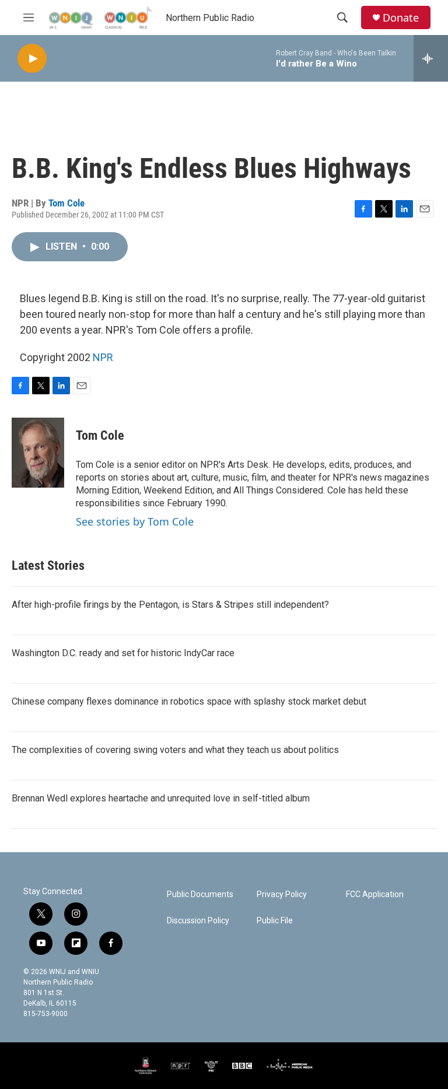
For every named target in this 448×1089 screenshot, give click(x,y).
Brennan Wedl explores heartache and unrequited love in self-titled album (161, 798)
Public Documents (200, 894)
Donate (401, 18)
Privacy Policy (282, 894)
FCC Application (375, 894)
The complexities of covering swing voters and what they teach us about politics (175, 749)
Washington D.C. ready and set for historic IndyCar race (123, 653)
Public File (275, 920)
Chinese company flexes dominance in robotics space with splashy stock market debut (189, 701)
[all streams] (431, 58)
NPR (103, 357)
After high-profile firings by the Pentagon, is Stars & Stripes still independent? (170, 604)
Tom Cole (66, 203)
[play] (32, 58)
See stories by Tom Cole (135, 521)
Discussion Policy (198, 920)
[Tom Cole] (38, 453)
